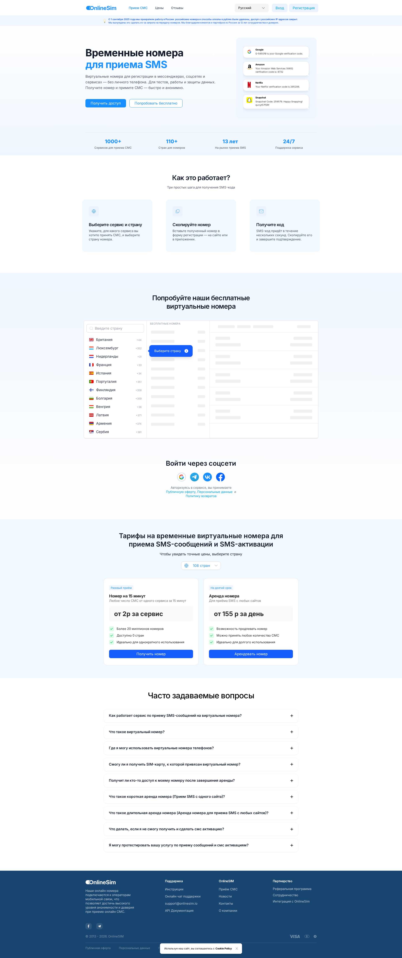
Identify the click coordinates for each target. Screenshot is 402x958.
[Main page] (101, 8)
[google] (181, 477)
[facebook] (220, 477)
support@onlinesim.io (181, 903)
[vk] (207, 477)
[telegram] (194, 477)
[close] (236, 948)
